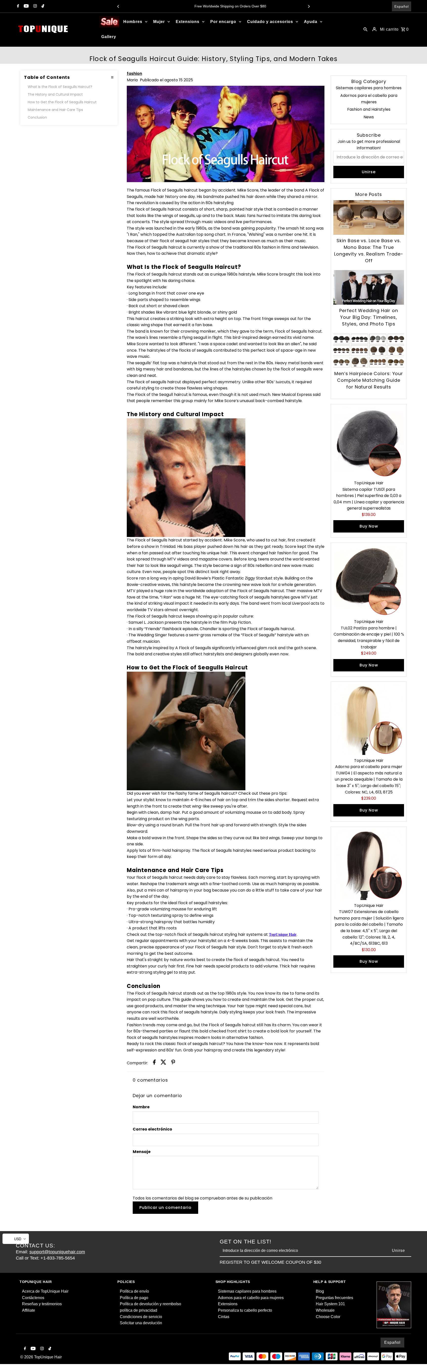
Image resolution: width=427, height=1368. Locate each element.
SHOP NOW (263, 705)
